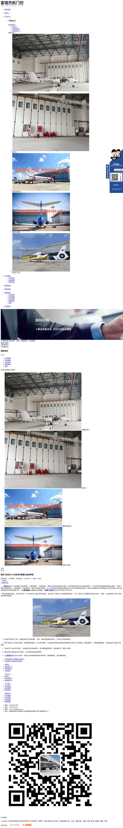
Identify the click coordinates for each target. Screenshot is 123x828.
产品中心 (8, 16)
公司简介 (11, 278)
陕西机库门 (16, 92)
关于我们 (8, 276)
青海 (92, 821)
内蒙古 (97, 821)
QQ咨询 (120, 170)
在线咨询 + (12, 24)
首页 (18, 341)
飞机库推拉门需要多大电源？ (15, 659)
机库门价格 (16, 232)
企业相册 (11, 280)
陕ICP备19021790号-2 (52, 821)
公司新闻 (11, 295)
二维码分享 (4, 582)
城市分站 (79, 821)
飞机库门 (8, 671)
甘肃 (88, 821)
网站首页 (8, 9)
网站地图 (63, 821)
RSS (68, 821)
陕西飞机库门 (50, 590)
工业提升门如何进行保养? (13, 661)
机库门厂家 (16, 272)
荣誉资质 (11, 282)
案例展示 (8, 285)
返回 (2, 343)
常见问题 (11, 299)
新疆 (101, 821)
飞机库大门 (7, 586)
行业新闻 (11, 297)
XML (73, 821)
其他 (10, 303)
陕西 (84, 821)
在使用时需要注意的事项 (63, 590)
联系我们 (8, 306)
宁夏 (105, 821)
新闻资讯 (8, 293)
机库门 (7, 13)
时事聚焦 (11, 301)
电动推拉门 (16, 29)
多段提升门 (16, 31)
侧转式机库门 (17, 191)
